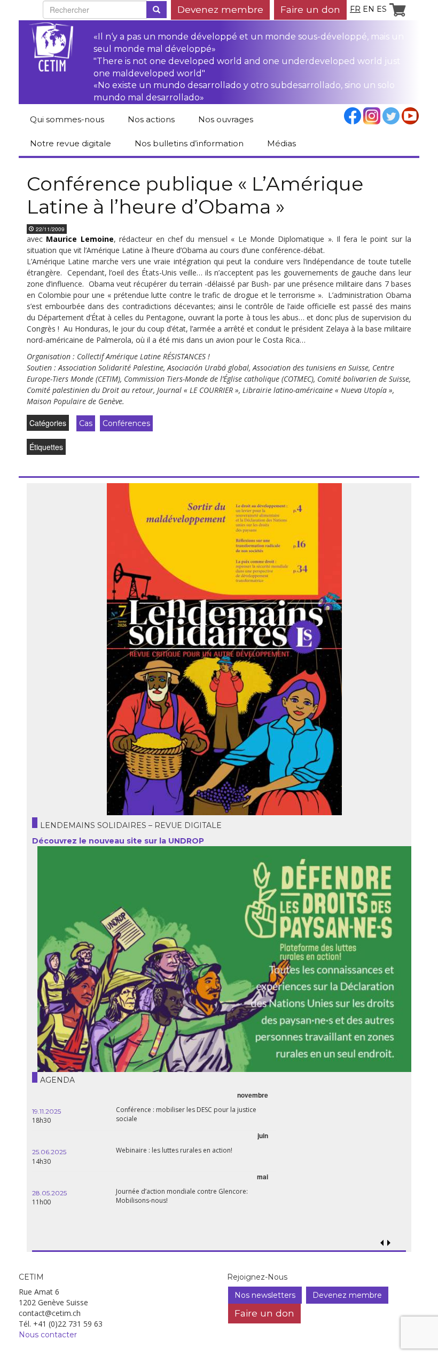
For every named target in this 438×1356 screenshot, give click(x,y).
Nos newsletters (264, 1295)
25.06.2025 (49, 1152)
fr (355, 9)
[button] (389, 1243)
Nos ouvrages (225, 119)
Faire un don (310, 9)
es (382, 9)
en (368, 9)
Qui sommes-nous (67, 119)
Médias (281, 143)
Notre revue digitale (70, 143)
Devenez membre (220, 9)
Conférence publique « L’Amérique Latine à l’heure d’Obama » (195, 195)
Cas (85, 423)
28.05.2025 (49, 1193)
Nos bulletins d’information (189, 143)
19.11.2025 (46, 1111)
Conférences (126, 423)
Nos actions (151, 119)
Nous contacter (48, 1334)
